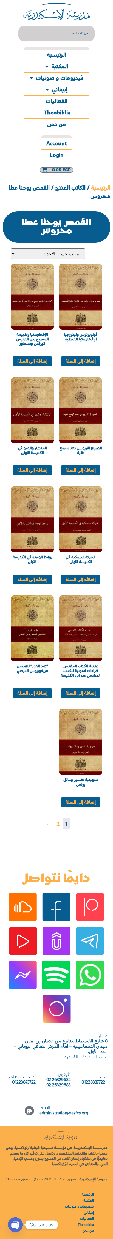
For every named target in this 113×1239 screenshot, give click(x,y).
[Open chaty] (15, 1224)
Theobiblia (56, 113)
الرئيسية (56, 55)
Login (57, 155)
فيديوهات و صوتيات (59, 78)
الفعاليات (56, 101)
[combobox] (56, 33)
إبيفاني (59, 89)
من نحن (56, 124)
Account (56, 143)
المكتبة (59, 66)
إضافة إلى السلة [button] (81, 361)
